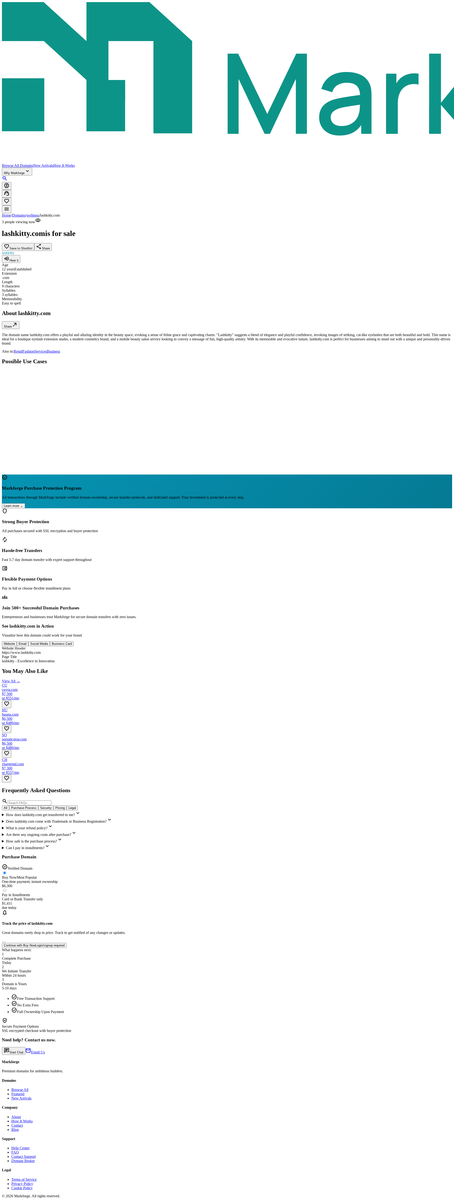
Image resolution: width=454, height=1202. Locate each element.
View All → (11, 681)
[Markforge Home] (227, 82)
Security (46, 808)
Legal (72, 808)
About (16, 1117)
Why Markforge (17, 171)
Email (22, 644)
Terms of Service (24, 1179)
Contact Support (23, 1157)
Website (9, 644)
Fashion (28, 351)
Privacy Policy (22, 1184)
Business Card (62, 644)
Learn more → (13, 506)
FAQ (15, 1152)
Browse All (19, 1090)
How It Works (64, 165)
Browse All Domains (17, 165)
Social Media (39, 644)
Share (10, 324)
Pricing (60, 808)
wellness (32, 215)
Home (6, 215)
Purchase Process (23, 808)
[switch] (4, 942)
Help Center (20, 1148)
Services (40, 351)
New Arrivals (43, 165)
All (5, 808)
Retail (18, 351)
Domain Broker (23, 1161)
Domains (19, 215)
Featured (17, 1094)
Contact (17, 1125)
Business (53, 351)
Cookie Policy (22, 1188)
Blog (15, 1130)
